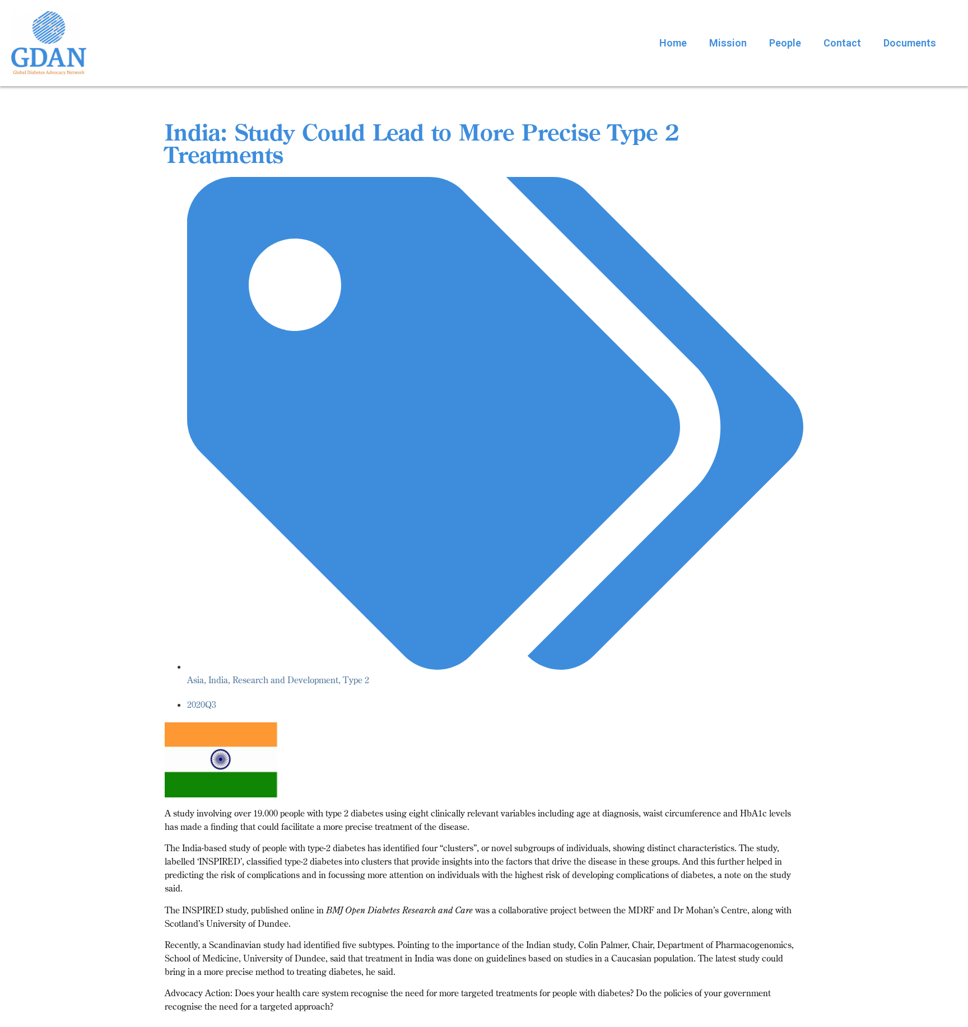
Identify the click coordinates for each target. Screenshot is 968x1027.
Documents (909, 43)
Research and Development (285, 679)
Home (673, 43)
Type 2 (356, 679)
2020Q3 (201, 704)
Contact (842, 43)
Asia (195, 679)
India (218, 679)
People (785, 43)
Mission (728, 43)
